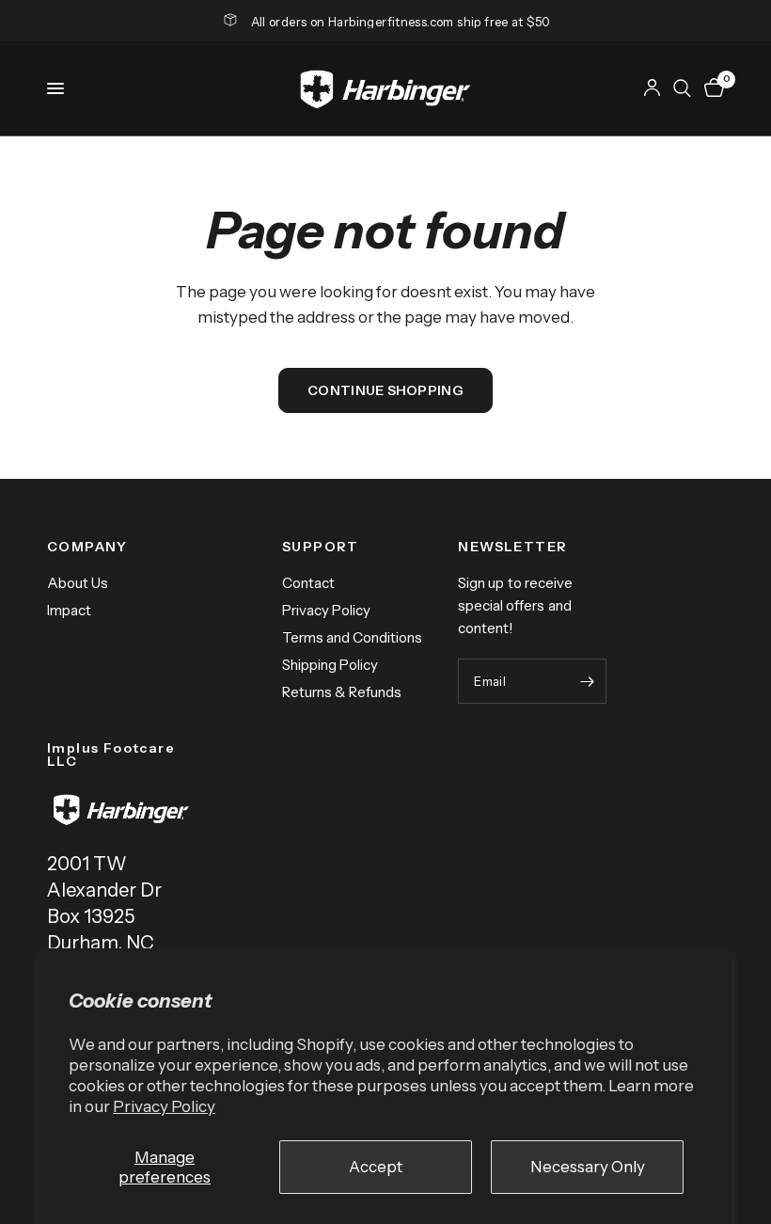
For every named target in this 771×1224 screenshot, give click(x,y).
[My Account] (652, 88)
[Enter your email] (587, 681)
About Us (77, 583)
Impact (69, 610)
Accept (375, 1166)
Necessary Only (587, 1166)
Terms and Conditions (352, 637)
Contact (308, 583)
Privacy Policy (164, 1106)
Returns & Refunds (341, 692)
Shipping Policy (330, 665)
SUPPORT (320, 546)
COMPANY (87, 546)
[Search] (682, 88)
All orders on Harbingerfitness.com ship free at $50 (401, 21)
